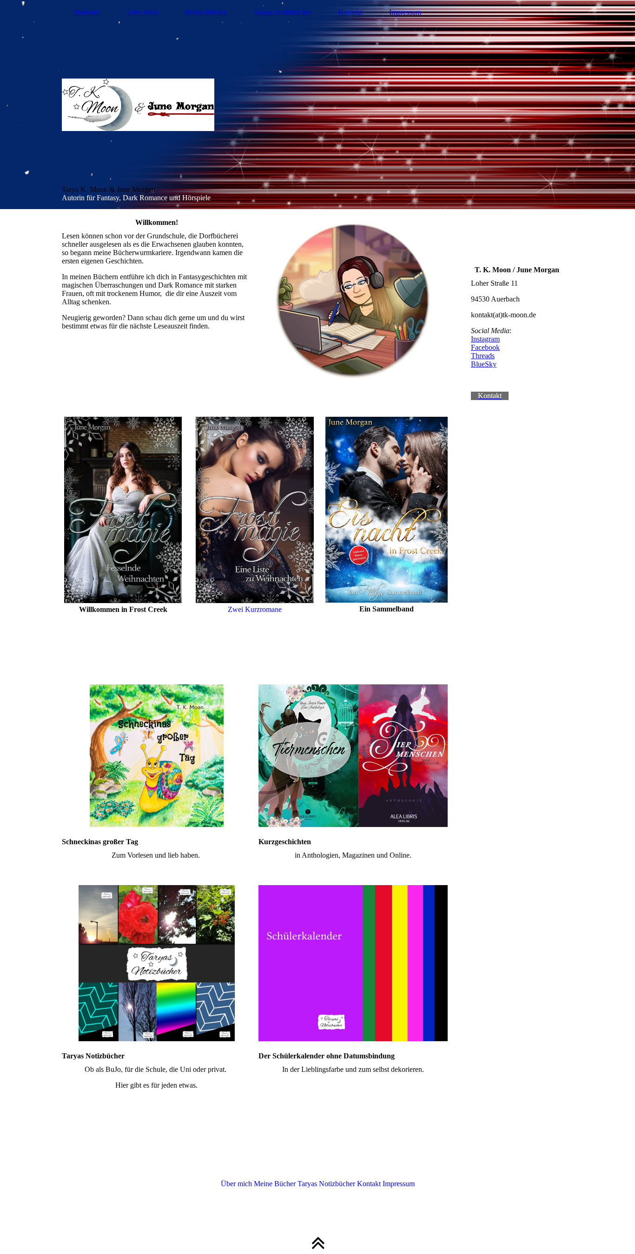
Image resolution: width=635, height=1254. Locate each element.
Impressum (405, 12)
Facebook (485, 347)
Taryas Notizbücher (282, 12)
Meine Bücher (206, 12)
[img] (317, 104)
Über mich (142, 12)
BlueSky (483, 364)
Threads (483, 356)
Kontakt (350, 12)
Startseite (86, 12)
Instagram (485, 339)
